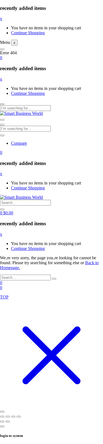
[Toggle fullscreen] (7, 416)
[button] (1, 57)
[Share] (13, 416)
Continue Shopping (28, 32)
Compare (19, 143)
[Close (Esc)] (18, 416)
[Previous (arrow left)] (2, 421)
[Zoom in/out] (2, 416)
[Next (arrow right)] (7, 421)
